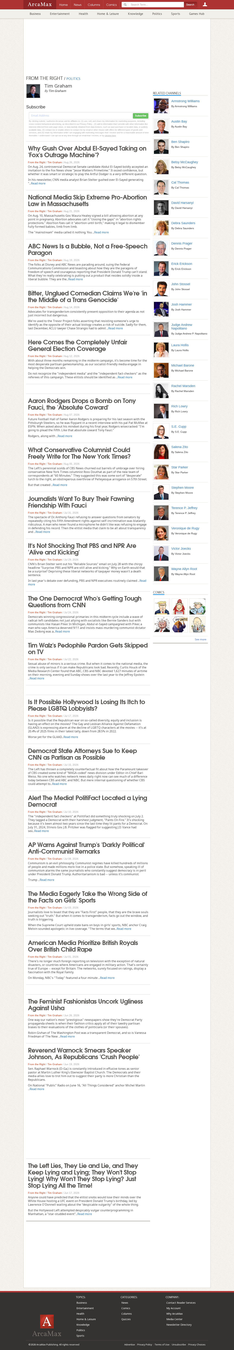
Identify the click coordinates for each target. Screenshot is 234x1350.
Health (83, 14)
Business (35, 14)
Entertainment (60, 14)
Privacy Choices (196, 1344)
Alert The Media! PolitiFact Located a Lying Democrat (87, 800)
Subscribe (140, 115)
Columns (126, 1313)
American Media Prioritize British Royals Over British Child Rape (83, 945)
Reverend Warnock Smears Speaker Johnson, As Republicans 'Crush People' (83, 1053)
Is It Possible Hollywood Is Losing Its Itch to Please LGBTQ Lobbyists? (86, 704)
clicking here (110, 135)
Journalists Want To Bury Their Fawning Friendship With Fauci (81, 501)
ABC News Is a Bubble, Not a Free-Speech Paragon (87, 249)
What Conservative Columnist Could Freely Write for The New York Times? (79, 452)
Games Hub (196, 14)
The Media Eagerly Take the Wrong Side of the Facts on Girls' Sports (87, 896)
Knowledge (135, 14)
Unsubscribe (179, 1344)
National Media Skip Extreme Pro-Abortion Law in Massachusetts (87, 200)
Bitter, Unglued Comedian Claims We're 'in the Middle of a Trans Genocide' (87, 296)
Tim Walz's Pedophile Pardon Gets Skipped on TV (88, 648)
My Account (173, 1308)
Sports (175, 14)
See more (200, 639)
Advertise (129, 1344)
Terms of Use (161, 1344)
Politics (157, 14)
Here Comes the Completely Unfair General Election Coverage (77, 345)
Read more (38, 183)
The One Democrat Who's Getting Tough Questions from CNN (84, 601)
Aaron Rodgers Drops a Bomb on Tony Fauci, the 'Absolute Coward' (82, 403)
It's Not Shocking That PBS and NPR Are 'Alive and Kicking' (82, 548)
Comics (125, 1308)
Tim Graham (55, 162)
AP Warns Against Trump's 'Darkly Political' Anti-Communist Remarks (86, 847)
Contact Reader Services (181, 1302)
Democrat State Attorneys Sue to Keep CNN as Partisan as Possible (82, 753)
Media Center (174, 1319)
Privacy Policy (144, 1344)
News (124, 1302)
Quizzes (126, 1319)
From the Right (36, 162)
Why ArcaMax (174, 1313)
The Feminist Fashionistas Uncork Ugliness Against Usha (85, 1004)
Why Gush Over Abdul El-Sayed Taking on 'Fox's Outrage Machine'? (87, 151)
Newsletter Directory (179, 1324)
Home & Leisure (108, 14)
